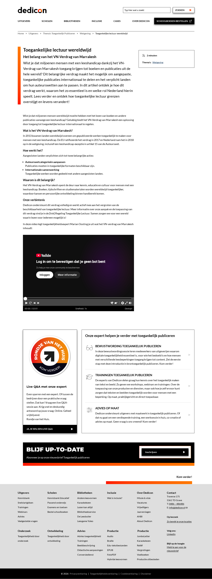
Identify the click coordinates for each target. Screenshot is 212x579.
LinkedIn (171, 534)
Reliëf (140, 545)
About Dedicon (144, 521)
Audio (110, 536)
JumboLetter (143, 536)
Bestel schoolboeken (57, 511)
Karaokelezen (84, 502)
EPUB (110, 550)
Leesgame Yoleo (85, 521)
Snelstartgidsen (25, 502)
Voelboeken (143, 554)
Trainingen (23, 507)
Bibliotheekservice (86, 511)
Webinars (22, 511)
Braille (110, 541)
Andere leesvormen (87, 498)
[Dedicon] (32, 10)
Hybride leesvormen (117, 559)
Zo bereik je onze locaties (179, 521)
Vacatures (142, 502)
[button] (26, 303)
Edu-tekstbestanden (117, 545)
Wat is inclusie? (114, 498)
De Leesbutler (84, 516)
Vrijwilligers (143, 507)
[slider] (25, 298)
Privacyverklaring (78, 573)
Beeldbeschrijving (86, 545)
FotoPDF (111, 554)
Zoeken (179, 10)
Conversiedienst (85, 554)
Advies (21, 516)
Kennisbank (24, 498)
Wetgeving (157, 62)
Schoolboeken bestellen (172, 21)
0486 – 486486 (176, 504)
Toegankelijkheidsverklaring (104, 573)
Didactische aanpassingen (90, 550)
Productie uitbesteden (148, 559)
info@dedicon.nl (177, 507)
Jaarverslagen (144, 511)
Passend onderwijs (56, 502)
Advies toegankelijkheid (89, 536)
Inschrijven (151, 452)
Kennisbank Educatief (58, 498)
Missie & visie (143, 498)
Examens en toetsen (57, 507)
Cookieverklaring (129, 573)
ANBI (139, 516)
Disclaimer (146, 573)
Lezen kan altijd (85, 507)
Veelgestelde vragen (28, 521)
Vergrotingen (143, 550)
